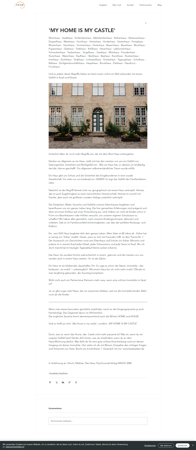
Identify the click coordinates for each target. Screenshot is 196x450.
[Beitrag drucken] (76, 382)
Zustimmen (182, 445)
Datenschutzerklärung (15, 446)
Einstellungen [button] (150, 445)
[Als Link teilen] (69, 382)
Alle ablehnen (166, 445)
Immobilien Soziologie (58, 373)
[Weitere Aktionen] (145, 23)
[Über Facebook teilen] (50, 382)
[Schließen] (192, 445)
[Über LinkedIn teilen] (63, 382)
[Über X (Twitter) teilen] (56, 382)
